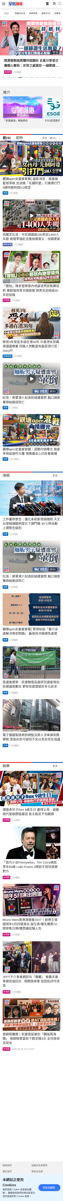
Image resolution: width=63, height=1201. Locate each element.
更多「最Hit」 (50, 138)
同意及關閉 (49, 1187)
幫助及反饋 (37, 1171)
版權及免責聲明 (39, 1165)
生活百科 (9, 72)
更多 (55, 475)
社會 (5, 534)
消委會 (57, 13)
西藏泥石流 (20, 13)
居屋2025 (45, 13)
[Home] (16, 3)
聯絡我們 (7, 1165)
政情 (5, 693)
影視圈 (6, 300)
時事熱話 (7, 356)
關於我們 (7, 1171)
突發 (5, 193)
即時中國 (7, 244)
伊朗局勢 (33, 13)
